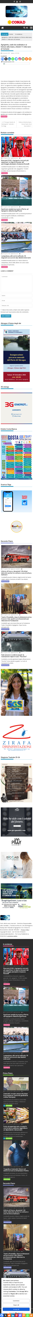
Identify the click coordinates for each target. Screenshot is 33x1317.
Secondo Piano (5, 581)
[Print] (26, 58)
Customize (16, 1301)
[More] (30, 58)
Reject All (16, 1305)
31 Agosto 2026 (6, 158)
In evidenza (4, 116)
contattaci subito (12, 936)
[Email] (23, 58)
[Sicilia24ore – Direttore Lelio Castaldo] (2, 27)
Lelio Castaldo (16, 569)
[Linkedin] (9, 58)
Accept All (16, 1309)
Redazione (15, 158)
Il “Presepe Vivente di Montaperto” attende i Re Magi (8, 124)
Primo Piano (9, 1105)
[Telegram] (16, 58)
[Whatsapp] (12, 58)
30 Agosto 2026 (6, 253)
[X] (5, 58)
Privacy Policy (25, 930)
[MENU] (31, 27)
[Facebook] (2, 58)
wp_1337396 (16, 53)
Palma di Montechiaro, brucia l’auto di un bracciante (25, 124)
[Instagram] (19, 58)
